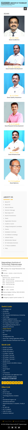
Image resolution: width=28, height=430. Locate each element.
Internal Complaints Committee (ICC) (12, 321)
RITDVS (5, 365)
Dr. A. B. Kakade (14, 124)
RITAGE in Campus (7, 347)
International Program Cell (9, 399)
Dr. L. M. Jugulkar (14, 67)
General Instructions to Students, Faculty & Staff (14, 404)
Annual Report (6, 369)
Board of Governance (10, 215)
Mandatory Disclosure (8, 326)
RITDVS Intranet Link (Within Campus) (12, 363)
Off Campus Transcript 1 (9, 357)
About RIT (7, 202)
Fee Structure (6, 313)
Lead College (6, 317)
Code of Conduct (7, 411)
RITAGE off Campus (8, 349)
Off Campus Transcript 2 (9, 359)
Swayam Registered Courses (10, 319)
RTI (3, 332)
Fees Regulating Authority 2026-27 (11, 325)
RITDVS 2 (5, 367)
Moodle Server (6, 361)
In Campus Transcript (8, 353)
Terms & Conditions (19, 421)
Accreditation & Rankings (11, 234)
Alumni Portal (6, 392)
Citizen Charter (7, 328)
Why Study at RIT (9, 213)
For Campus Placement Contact (11, 323)
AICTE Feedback (7, 409)
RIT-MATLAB (6, 407)
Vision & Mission (9, 207)
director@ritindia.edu (8, 287)
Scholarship (5, 311)
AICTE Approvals (7, 330)
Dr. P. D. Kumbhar (14, 181)
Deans (6, 218)
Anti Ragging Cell (7, 309)
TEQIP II (5, 390)
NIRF (4, 370)
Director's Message (10, 210)
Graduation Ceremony (10, 232)
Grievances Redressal (8, 413)
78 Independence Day (8, 336)
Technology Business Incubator (11, 395)
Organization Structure (10, 221)
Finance (7, 229)
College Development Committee (13, 226)
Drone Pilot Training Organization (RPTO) (13, 338)
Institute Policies (9, 237)
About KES (7, 204)
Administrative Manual (10, 240)
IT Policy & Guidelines (10, 245)
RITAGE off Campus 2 (8, 351)
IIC (3, 397)
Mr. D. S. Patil (14, 153)
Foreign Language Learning (9, 376)
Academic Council (9, 224)
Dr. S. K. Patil (14, 38)
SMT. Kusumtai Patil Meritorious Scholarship (14, 315)
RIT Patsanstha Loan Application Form (12, 374)
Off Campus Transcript (8, 355)
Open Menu (25, 8)
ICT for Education (7, 393)
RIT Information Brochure (11, 243)
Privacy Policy (7, 421)
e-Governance (6, 372)
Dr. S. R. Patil (14, 96)
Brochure (5, 334)
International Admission (9, 401)
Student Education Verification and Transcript (14, 340)
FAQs (6, 248)
